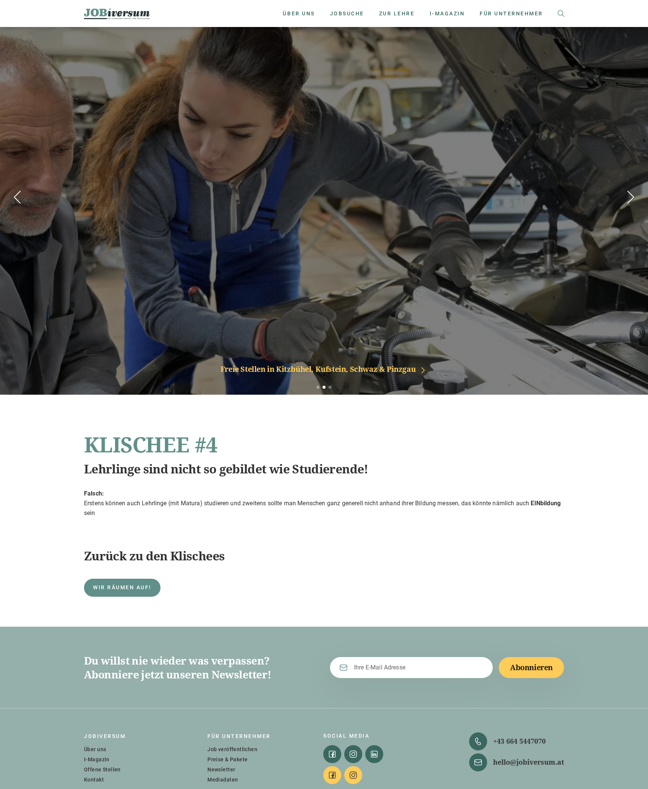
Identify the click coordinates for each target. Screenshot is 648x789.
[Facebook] (332, 754)
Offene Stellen (102, 770)
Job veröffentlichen (232, 749)
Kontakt (94, 780)
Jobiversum (105, 736)
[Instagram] (353, 754)
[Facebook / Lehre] (332, 775)
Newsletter (221, 770)
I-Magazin (97, 759)
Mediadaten (222, 780)
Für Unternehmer (239, 736)
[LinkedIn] (374, 754)
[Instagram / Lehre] (353, 775)
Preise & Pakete (227, 759)
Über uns (95, 749)
